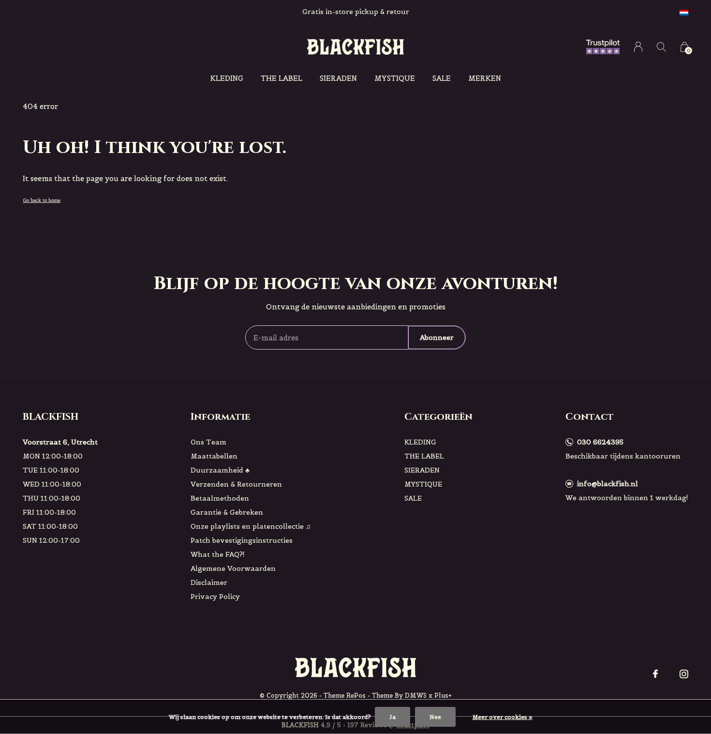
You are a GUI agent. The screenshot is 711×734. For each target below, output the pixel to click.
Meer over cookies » (503, 716)
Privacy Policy (215, 596)
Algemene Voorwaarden (233, 568)
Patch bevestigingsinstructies (242, 540)
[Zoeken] (661, 46)
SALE (441, 78)
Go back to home (41, 200)
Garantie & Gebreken (227, 512)
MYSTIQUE (394, 78)
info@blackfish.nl (607, 483)
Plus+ (443, 695)
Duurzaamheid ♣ (220, 470)
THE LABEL (281, 78)
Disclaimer (209, 582)
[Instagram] (684, 674)
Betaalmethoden (220, 498)
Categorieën (438, 416)
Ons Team (208, 442)
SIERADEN (338, 78)
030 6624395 (600, 442)
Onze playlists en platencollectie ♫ (251, 526)
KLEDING (226, 78)
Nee (435, 716)
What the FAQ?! (218, 554)
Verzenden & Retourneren (236, 484)
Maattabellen (214, 456)
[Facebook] (655, 674)
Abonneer (437, 337)
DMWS (416, 695)
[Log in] (638, 46)
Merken (484, 78)
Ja (392, 716)
